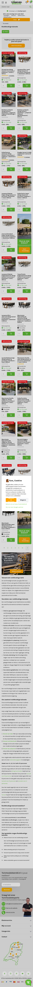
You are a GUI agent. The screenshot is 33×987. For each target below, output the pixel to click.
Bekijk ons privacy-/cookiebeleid (16, 504)
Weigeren (23, 500)
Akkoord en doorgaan (11, 500)
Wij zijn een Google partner (14, 507)
